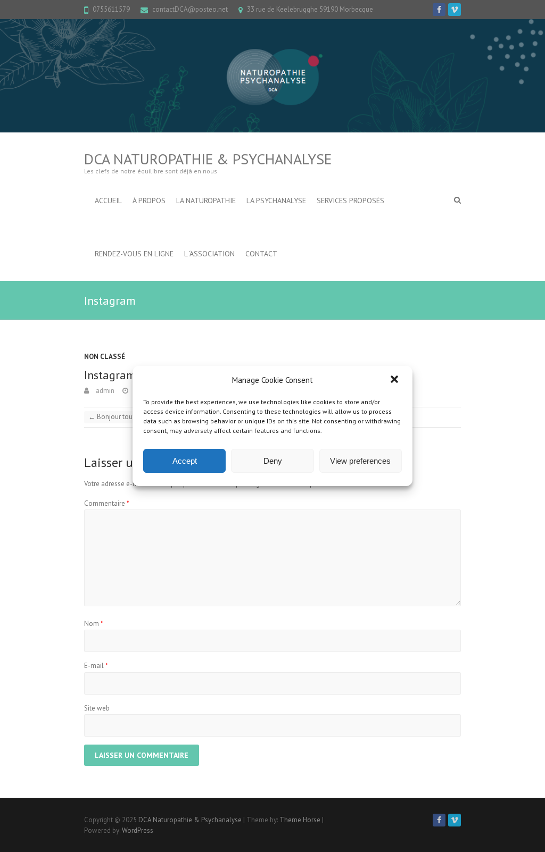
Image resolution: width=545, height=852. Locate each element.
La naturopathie (206, 200)
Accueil (108, 200)
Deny (272, 460)
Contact (261, 253)
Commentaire (106, 503)
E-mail (96, 665)
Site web (97, 708)
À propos (149, 200)
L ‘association (209, 253)
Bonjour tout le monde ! (128, 416)
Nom (93, 623)
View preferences (360, 460)
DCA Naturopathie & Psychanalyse (208, 158)
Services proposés (350, 200)
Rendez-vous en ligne (134, 253)
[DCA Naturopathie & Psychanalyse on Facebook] (439, 9)
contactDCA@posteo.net (190, 9)
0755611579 (111, 9)
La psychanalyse (276, 200)
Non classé (104, 356)
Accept (184, 460)
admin (104, 390)
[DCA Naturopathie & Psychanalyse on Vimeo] (454, 9)
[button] (395, 380)
